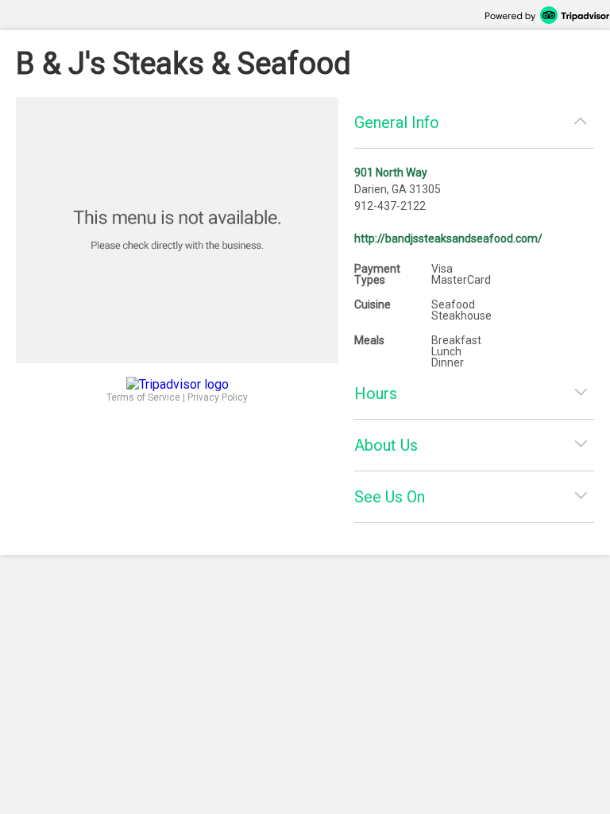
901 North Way (390, 172)
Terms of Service (143, 397)
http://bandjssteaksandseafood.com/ (448, 238)
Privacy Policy (217, 397)
